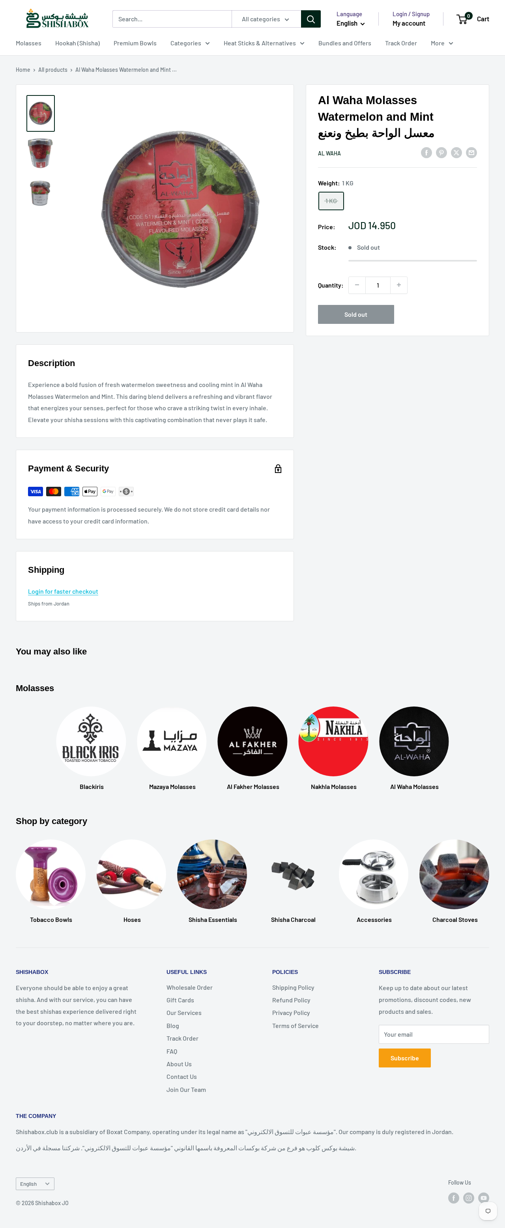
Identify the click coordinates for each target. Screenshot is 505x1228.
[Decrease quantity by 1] (357, 285)
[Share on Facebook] (426, 152)
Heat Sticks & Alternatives (260, 43)
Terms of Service (295, 1025)
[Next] (489, 873)
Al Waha (329, 153)
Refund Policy (291, 1000)
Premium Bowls (135, 43)
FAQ (171, 1051)
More (438, 43)
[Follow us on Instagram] (468, 1197)
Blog (172, 1025)
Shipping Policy (293, 987)
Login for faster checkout (63, 591)
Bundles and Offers (344, 43)
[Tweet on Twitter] (456, 152)
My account (409, 23)
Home (23, 69)
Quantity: (331, 284)
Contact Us (181, 1076)
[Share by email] (471, 152)
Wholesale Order (189, 987)
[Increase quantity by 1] (399, 285)
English (28, 1183)
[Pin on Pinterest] (441, 152)
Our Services (184, 1012)
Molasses (28, 43)
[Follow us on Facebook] (453, 1197)
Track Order (401, 43)
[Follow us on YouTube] (483, 1197)
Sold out (355, 314)
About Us (179, 1063)
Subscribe (405, 1058)
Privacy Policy (291, 1012)
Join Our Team (186, 1089)
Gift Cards (180, 1000)
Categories (185, 43)
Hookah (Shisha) (77, 43)
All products (52, 69)
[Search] (311, 19)
